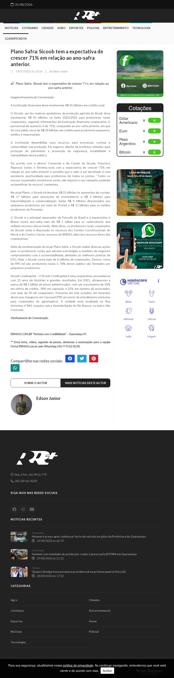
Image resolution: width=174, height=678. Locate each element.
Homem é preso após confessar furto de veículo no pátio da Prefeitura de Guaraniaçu (89, 536)
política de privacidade (78, 665)
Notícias (11, 28)
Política (36, 568)
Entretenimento (116, 28)
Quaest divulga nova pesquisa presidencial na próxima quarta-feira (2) (79, 571)
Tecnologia (141, 28)
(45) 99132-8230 (25, 481)
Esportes (76, 28)
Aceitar (107, 670)
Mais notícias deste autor (85, 383)
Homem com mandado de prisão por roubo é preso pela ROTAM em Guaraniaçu (84, 554)
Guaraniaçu (38, 532)
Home (93, 621)
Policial (93, 28)
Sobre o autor (35, 383)
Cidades (48, 28)
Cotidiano (30, 28)
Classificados (16, 38)
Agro (61, 28)
